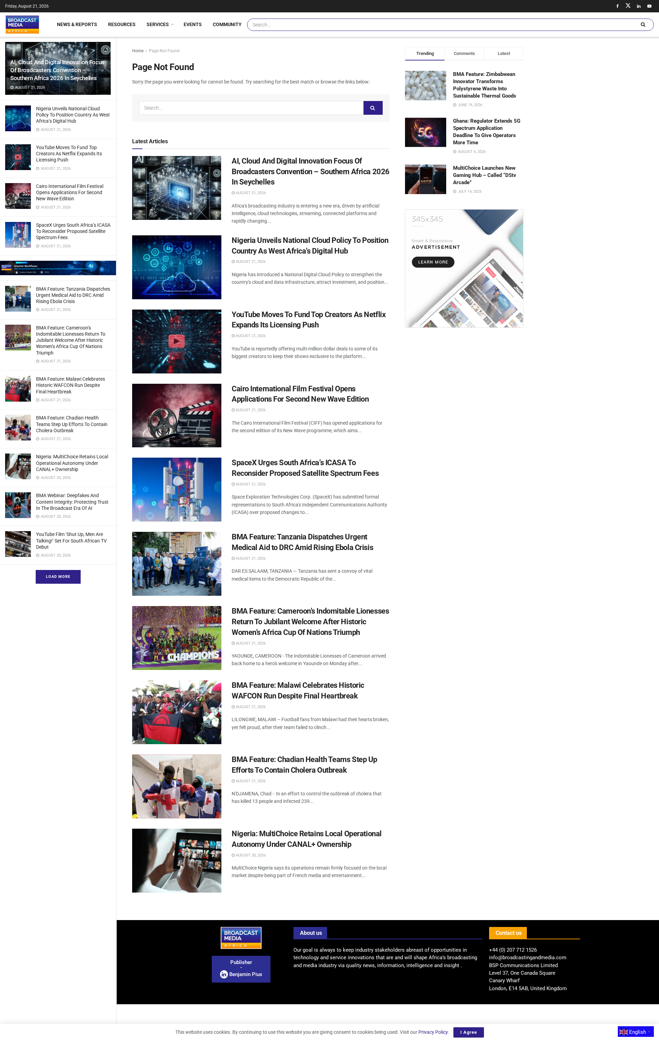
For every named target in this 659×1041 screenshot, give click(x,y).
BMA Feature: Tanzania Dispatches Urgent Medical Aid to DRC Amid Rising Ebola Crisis (73, 295)
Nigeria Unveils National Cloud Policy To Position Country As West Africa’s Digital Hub (73, 115)
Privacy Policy (433, 1032)
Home (137, 50)
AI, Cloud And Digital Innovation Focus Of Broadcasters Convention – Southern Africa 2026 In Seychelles (57, 70)
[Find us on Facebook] (617, 6)
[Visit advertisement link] (58, 268)
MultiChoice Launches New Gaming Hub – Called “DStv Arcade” (484, 175)
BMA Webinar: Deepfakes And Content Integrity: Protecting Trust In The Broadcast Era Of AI (72, 502)
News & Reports (77, 24)
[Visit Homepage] (22, 24)
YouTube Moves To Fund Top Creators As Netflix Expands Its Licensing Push (69, 154)
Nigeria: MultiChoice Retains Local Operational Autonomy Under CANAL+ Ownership (72, 463)
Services (158, 24)
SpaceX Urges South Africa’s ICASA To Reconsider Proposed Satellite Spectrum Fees (73, 231)
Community (227, 24)
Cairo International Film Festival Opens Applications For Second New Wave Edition (69, 192)
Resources (122, 24)
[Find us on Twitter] (628, 6)
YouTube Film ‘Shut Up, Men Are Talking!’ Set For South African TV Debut (71, 540)
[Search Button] (642, 25)
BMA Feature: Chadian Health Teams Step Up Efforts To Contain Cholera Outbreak (71, 424)
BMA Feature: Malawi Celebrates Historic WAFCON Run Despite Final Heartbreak (70, 385)
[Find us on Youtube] (649, 6)
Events (193, 24)
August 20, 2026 (250, 855)
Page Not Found (164, 50)
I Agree (468, 1032)
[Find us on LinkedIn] (638, 6)
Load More (58, 576)
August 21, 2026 (250, 193)
